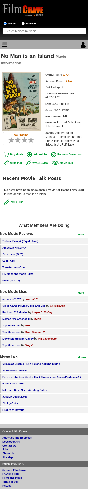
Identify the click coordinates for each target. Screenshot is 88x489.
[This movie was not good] (16, 140)
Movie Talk (66, 162)
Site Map (7, 457)
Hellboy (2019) (11, 280)
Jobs (5, 449)
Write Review (40, 162)
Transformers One (13, 267)
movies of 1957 (11, 299)
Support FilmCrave (14, 470)
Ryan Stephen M (35, 332)
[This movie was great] (29, 140)
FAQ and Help (10, 473)
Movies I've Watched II (16, 318)
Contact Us (9, 445)
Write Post (17, 201)
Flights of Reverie (13, 409)
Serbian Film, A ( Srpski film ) (20, 241)
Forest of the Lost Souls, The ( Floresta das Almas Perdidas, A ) (41, 377)
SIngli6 (29, 345)
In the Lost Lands (13, 383)
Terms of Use (10, 481)
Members (31, 23)
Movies (12, 23)
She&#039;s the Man (14, 370)
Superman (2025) (12, 254)
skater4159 (31, 299)
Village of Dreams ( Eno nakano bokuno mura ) (31, 363)
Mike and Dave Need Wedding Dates (24, 390)
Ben (27, 325)
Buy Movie (16, 154)
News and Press (12, 477)
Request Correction (69, 154)
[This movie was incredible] (32, 140)
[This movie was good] (26, 140)
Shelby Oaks (10, 403)
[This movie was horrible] (13, 140)
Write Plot (16, 162)
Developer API (11, 441)
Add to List (40, 154)
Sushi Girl (8, 260)
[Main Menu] (4, 46)
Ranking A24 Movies (14, 312)
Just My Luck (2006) (14, 396)
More (81, 234)
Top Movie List (11, 325)
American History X (14, 247)
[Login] (84, 46)
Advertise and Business (17, 437)
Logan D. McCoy (42, 312)
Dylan (37, 318)
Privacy (6, 485)
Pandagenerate (47, 338)
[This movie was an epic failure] (9, 140)
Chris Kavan (57, 305)
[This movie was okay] (22, 140)
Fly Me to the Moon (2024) (18, 273)
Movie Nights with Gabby (18, 338)
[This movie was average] (19, 140)
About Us (8, 453)
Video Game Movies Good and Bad (24, 305)
